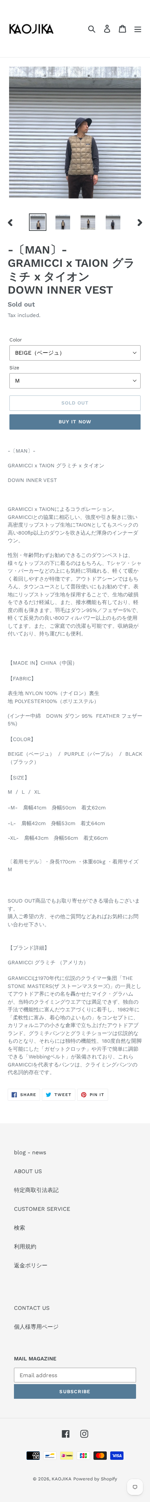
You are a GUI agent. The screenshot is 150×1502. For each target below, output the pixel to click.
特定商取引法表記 (36, 1190)
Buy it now (75, 421)
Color (15, 339)
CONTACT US (32, 1308)
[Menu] (137, 29)
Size (14, 367)
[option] (37, 222)
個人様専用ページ (36, 1326)
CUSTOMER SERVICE (42, 1209)
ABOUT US (28, 1171)
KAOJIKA (62, 1478)
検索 (19, 1227)
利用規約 (25, 1246)
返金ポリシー (30, 1265)
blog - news (30, 1152)
